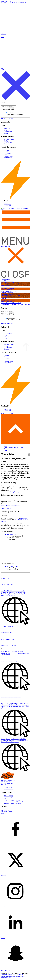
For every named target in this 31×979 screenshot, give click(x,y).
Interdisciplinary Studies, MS (8, 645)
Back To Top (25, 351)
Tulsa (5, 799)
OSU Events (7, 204)
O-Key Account (8, 131)
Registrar (6, 143)
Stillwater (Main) (8, 796)
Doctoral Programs (14, 569)
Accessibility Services (6, 974)
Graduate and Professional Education (13, 447)
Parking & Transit (8, 156)
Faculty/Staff (13, 3)
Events (5, 810)
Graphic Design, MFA (6, 632)
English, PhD (10, 626)
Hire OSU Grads (8, 789)
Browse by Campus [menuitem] (10, 534)
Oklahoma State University (8, 780)
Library (6, 154)
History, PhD (10, 639)
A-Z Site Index (9, 118)
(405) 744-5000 (5, 784)
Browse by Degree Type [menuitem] (11, 566)
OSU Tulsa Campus (14, 537)
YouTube (9, 810)
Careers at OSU (8, 787)
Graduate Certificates (6, 508)
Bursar (5, 151)
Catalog (6, 141)
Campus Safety (16, 974)
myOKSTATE (20, 3)
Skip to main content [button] (6, 1)
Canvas (6, 133)
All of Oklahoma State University (16, 114)
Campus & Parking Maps (7, 783)
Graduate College (14, 487)
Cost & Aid (4, 291)
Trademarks (8, 977)
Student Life (10, 291)
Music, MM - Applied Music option (13, 653)
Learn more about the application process (11, 492)
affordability (23, 518)
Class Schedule (8, 142)
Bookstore (6, 150)
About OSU (4, 281)
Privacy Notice (16, 976)
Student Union (8, 157)
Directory (27, 3)
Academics (10, 281)
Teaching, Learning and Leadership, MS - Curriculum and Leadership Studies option (15, 704)
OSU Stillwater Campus (15, 536)
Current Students (5, 3)
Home (5, 446)
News (2, 810)
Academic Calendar (9, 139)
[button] (15, 35)
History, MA (4, 639)
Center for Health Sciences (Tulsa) (13, 800)
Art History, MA (5, 578)
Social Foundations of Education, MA (11, 697)
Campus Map (7, 205)
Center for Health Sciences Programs (10, 505)
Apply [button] (19, 303)
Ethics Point (9, 976)
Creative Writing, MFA (7, 584)
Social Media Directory (7, 811)
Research (15, 291)
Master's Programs (14, 568)
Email (5, 130)
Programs (6, 449)
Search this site (4, 108)
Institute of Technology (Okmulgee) (13, 801)
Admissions (4, 286)
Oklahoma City (8, 797)
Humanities (7, 450)
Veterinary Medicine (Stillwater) (12, 803)
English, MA (4, 626)
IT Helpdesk (7, 153)
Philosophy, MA (5, 661)
